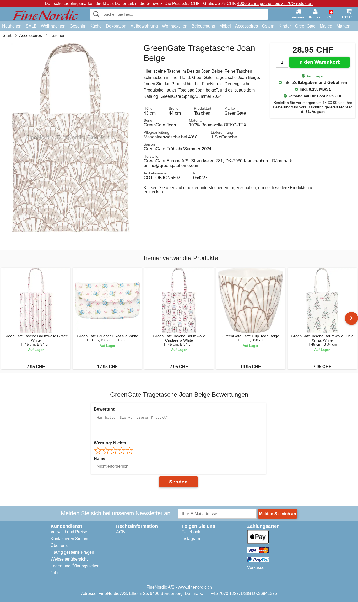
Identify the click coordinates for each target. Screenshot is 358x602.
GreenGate (305, 26)
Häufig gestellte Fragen (72, 552)
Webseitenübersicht (69, 559)
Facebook (191, 532)
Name (99, 458)
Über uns (59, 545)
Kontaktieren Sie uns (70, 538)
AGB (120, 532)
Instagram (191, 538)
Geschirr (77, 26)
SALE (31, 26)
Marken (343, 26)
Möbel (225, 26)
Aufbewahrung (144, 26)
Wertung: (110, 443)
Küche (96, 26)
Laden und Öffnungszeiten (75, 566)
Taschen (202, 113)
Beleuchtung (203, 26)
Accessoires (246, 26)
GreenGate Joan (160, 124)
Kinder (285, 26)
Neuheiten (11, 26)
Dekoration (116, 26)
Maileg (326, 26)
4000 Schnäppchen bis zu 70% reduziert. (275, 3)
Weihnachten (53, 26)
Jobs (55, 573)
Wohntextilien (174, 26)
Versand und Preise (69, 532)
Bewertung (105, 409)
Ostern (268, 26)
